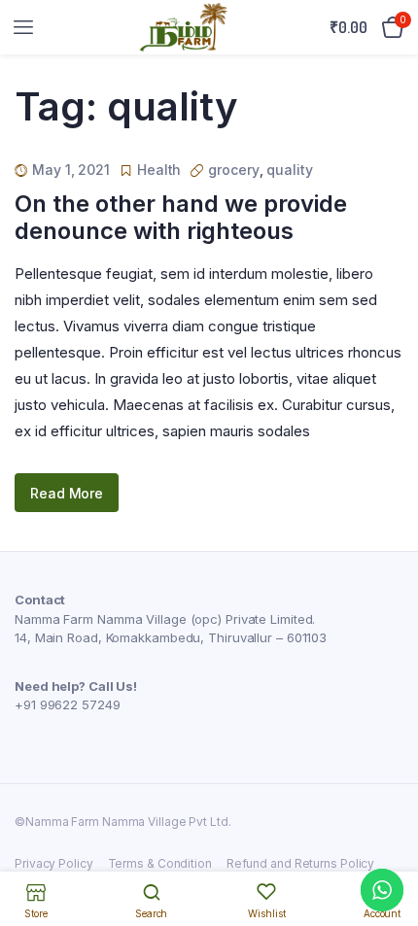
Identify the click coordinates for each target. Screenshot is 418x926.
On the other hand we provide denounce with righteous (181, 217)
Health (159, 169)
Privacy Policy (54, 863)
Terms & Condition (160, 863)
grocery (233, 169)
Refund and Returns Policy (300, 863)
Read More (66, 493)
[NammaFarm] (183, 27)
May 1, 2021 (71, 169)
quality (289, 169)
